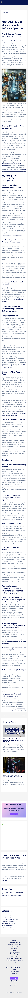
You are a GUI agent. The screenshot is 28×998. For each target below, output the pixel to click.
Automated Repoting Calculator (14, 960)
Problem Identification (6, 927)
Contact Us (15, 966)
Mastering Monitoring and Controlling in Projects (11, 900)
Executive (14, 950)
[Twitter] (14, 981)
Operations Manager (14, 952)
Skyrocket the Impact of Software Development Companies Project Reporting (14, 740)
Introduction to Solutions (7, 925)
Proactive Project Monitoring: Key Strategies (10, 902)
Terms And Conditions (14, 971)
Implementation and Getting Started (9, 919)
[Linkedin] (11, 981)
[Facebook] (16, 981)
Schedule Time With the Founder (14, 968)
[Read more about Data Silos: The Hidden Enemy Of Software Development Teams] (14, 765)
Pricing (14, 969)
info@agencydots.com (14, 985)
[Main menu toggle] (25, 2)
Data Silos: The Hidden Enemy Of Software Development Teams (13, 775)
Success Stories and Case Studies (9, 931)
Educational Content (6, 915)
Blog (15, 962)
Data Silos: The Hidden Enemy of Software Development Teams (13, 365)
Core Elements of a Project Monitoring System (11, 898)
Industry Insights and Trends (7, 923)
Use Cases (14, 948)
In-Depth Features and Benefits (8, 921)
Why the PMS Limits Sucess (14, 958)
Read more (4, 880)
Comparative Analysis (6, 913)
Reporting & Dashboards (14, 944)
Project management (14, 942)
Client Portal (15, 946)
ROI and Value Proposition (7, 929)
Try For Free (14, 814)
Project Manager (14, 954)
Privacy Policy (14, 973)
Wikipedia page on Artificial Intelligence (12, 235)
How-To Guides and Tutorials (8, 917)
